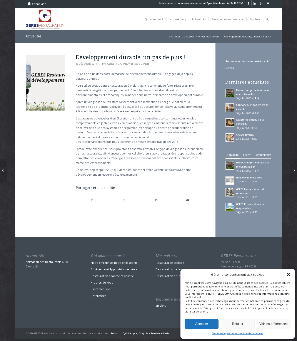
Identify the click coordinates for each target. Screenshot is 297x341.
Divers (215, 36)
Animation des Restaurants (44, 262)
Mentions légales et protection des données (237, 333)
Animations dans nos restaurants (247, 61)
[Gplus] (261, 3)
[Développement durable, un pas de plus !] (45, 83)
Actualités (33, 36)
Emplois (161, 305)
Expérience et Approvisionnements (114, 269)
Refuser (237, 324)
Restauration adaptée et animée (112, 276)
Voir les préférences (273, 324)
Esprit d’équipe (100, 289)
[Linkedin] (255, 3)
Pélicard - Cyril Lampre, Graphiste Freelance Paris (140, 333)
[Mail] (268, 3)
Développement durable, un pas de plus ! (131, 57)
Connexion (39, 4)
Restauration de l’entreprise (174, 269)
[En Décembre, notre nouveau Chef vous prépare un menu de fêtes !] (3, 171)
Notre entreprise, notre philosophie (114, 263)
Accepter (201, 324)
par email (200, 3)
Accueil (190, 36)
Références (98, 296)
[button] (288, 274)
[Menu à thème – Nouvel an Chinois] (293, 171)
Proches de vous (102, 282)
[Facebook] (248, 3)
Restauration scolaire (170, 263)
